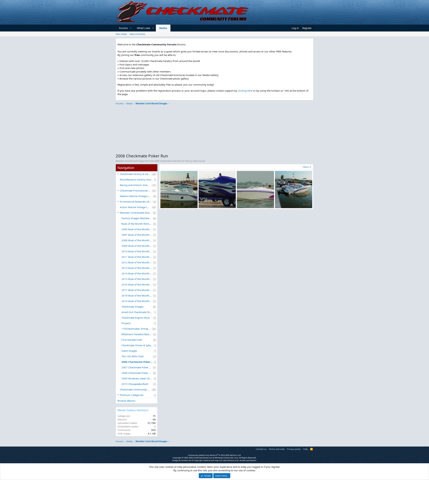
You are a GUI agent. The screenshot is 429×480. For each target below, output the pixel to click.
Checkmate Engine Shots (135, 317)
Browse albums (126, 400)
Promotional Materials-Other (136, 201)
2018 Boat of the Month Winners (137, 295)
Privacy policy (294, 449)
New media (121, 33)
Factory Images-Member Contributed (137, 218)
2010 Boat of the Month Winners (137, 251)
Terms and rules (277, 449)
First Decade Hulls (131, 339)
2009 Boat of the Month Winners (137, 245)
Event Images (129, 350)
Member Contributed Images (136, 212)
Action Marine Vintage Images (136, 207)
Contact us (261, 449)
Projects (126, 323)
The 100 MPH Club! (132, 356)
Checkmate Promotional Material (136, 190)
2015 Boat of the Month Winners (137, 279)
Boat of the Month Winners (137, 223)
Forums (123, 28)
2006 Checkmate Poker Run (137, 361)
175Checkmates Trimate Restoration (136, 328)
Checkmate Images (132, 306)
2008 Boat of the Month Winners (137, 240)
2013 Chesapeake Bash (134, 384)
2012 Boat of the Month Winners (137, 262)
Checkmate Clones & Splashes (137, 345)
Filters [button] (306, 166)
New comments (137, 33)
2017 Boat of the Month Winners (137, 290)
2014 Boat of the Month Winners (137, 273)
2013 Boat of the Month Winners (137, 268)
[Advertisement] (214, 129)
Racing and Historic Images (135, 185)
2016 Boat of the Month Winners (137, 284)
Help (305, 449)
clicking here (245, 90)
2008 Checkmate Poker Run (137, 373)
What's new (143, 28)
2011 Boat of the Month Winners (137, 257)
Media (163, 28)
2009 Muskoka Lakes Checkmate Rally (137, 378)
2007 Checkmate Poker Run (137, 367)
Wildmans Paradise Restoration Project (137, 334)
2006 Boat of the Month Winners (137, 229)
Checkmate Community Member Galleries (135, 389)
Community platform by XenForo (214, 455)
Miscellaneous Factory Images (137, 179)
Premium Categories (131, 395)
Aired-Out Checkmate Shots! (137, 312)
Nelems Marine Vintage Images (136, 196)
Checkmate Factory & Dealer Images (136, 174)
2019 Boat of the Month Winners (137, 301)
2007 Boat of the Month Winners (137, 234)
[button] (131, 28)
